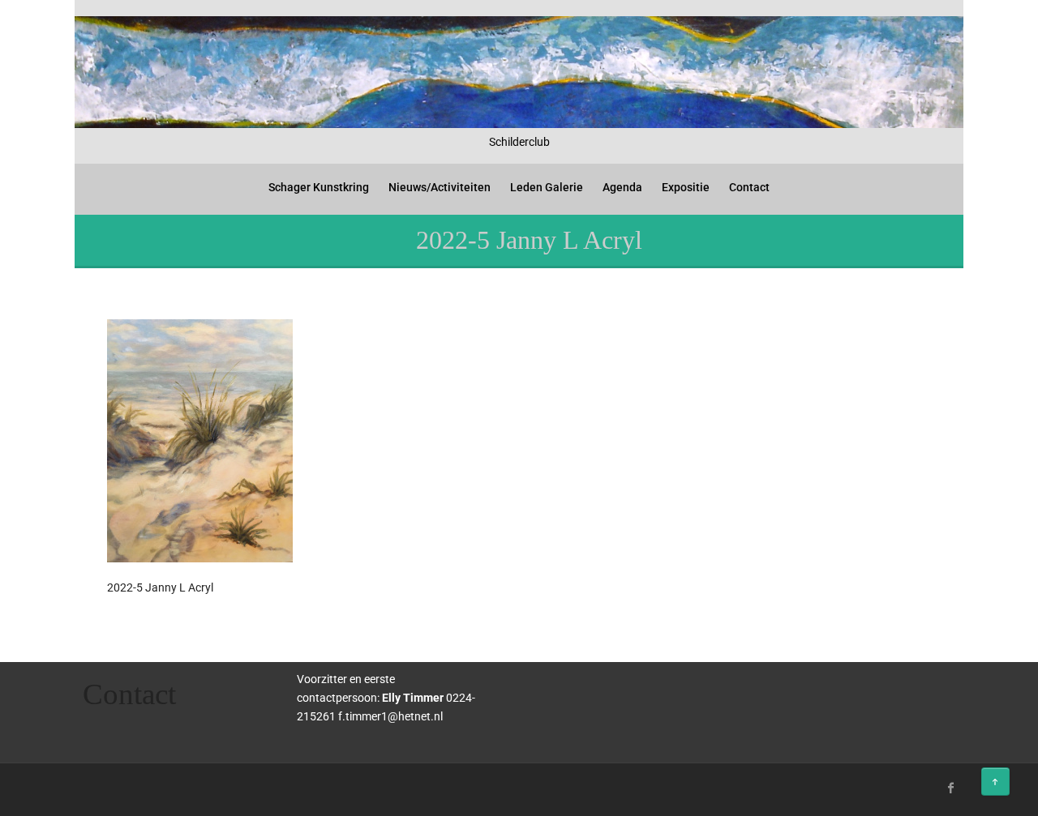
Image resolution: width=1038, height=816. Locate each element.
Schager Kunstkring (318, 187)
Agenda (622, 187)
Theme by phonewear (144, 785)
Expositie (686, 187)
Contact (749, 187)
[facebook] (951, 787)
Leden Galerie (546, 187)
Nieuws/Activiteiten (439, 187)
